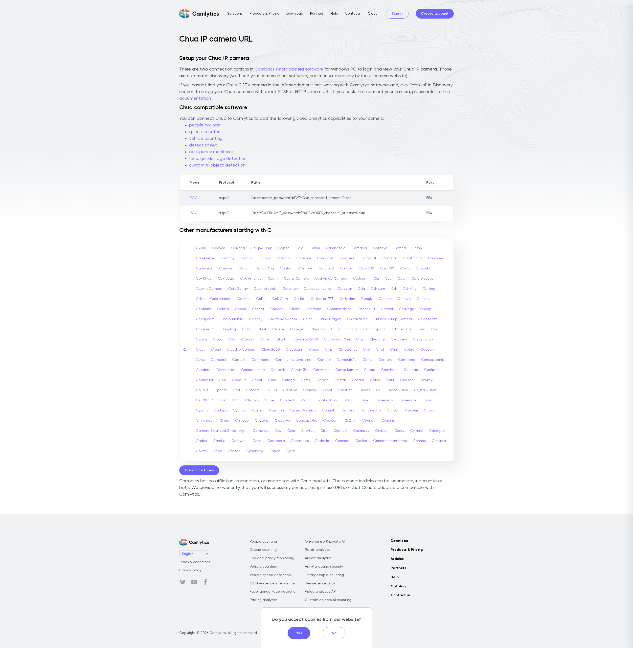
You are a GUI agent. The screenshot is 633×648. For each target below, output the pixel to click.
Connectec (225, 370)
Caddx (201, 441)
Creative (290, 390)
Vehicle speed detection (270, 575)
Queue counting (263, 550)
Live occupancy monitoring (272, 558)
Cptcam (253, 390)
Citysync (262, 420)
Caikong (238, 248)
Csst (223, 400)
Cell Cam (280, 299)
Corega (288, 380)
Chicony (255, 319)
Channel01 (366, 309)
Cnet (380, 349)
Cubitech (287, 400)
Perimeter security (320, 583)
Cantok (393, 410)
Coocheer (389, 370)
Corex (306, 380)
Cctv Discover (422, 278)
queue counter (204, 132)
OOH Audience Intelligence (272, 583)
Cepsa (240, 309)
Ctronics (252, 400)
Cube (269, 400)
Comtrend (406, 359)
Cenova (404, 299)
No (334, 633)
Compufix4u (347, 359)
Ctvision (381, 430)
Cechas (243, 299)
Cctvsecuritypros (318, 288)
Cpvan (201, 451)
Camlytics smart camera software (289, 69)
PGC (194, 198)
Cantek (286, 268)
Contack (278, 370)
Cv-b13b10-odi (327, 400)
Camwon (239, 441)
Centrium (203, 309)
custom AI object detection (217, 165)
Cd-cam (378, 288)
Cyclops (220, 410)
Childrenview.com (282, 319)
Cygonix (388, 420)
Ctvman (368, 420)
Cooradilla (204, 380)
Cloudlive (282, 420)
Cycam (202, 410)
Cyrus (290, 451)
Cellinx (299, 299)
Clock (200, 349)
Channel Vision (339, 309)
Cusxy (399, 430)
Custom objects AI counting (328, 600)
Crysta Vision (397, 390)
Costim (358, 380)
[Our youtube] (194, 582)
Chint (261, 329)
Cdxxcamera (220, 299)
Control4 (439, 441)
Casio (405, 268)
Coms (367, 359)
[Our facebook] (205, 582)
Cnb (366, 349)
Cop (222, 380)
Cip (434, 329)
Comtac (385, 359)
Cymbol (416, 430)
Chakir (294, 309)
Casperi (411, 410)
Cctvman (290, 288)
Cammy (227, 258)
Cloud (373, 13)
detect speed (203, 145)
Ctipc (217, 451)
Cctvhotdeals (265, 288)
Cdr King (410, 288)
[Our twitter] (182, 582)
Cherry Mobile (232, 319)
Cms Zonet (348, 349)
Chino (246, 329)
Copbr (257, 380)
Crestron (345, 390)
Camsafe (303, 258)
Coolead (411, 370)
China (308, 319)
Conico (361, 441)
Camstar (389, 258)
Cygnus (239, 410)
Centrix (223, 309)
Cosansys (361, 430)
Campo (265, 258)
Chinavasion (357, 319)
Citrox (265, 339)
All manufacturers (199, 470)
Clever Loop (423, 339)
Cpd (236, 390)
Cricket (364, 390)
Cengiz (367, 299)
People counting (263, 541)
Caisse (284, 248)
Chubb (351, 329)
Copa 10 (239, 380)
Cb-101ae (204, 278)
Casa (256, 441)
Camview (436, 258)
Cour (390, 380)
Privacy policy (190, 570)
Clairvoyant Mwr (337, 339)
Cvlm (349, 400)
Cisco (217, 339)
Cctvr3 (429, 410)
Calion (314, 248)
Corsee (322, 380)
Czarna (257, 410)
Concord (342, 441)
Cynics (275, 451)
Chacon (276, 309)
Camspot (368, 258)
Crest (327, 390)
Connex (419, 441)
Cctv (402, 278)
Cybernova (408, 400)
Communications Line (293, 359)
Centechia (276, 441)
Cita (324, 430)
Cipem (201, 339)
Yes (299, 633)
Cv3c (305, 400)
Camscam (325, 258)
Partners (317, 13)
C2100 (201, 248)
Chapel (387, 309)
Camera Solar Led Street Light (221, 430)
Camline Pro (371, 410)
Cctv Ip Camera (209, 288)
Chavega (406, 309)
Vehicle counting (263, 566)
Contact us (400, 595)
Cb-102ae (226, 278)
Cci (376, 278)
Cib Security (402, 329)
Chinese (242, 420)
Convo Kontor (346, 370)
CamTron (276, 410)
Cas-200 (366, 268)
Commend (260, 359)
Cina (421, 329)
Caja (299, 248)
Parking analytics (263, 600)
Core (272, 380)
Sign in (397, 13)
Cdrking (429, 288)
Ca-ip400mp (261, 248)
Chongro (297, 329)
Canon (243, 268)
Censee (423, 299)
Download (294, 13)
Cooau (369, 370)
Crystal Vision (425, 390)
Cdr (394, 288)
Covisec (406, 380)
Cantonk (305, 268)
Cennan (385, 299)
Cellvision (347, 299)
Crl (378, 390)
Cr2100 (271, 390)
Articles (397, 559)
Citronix (247, 339)
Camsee (347, 258)
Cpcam (220, 390)
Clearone (377, 339)
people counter (205, 125)
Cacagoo (437, 430)
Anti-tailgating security (324, 566)
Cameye (380, 248)
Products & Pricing (264, 13)
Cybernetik (384, 400)
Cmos (314, 349)
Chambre (313, 309)
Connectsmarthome (390, 441)
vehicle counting (206, 138)
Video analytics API (321, 591)
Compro (324, 359)
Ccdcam (360, 278)
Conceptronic (432, 359)
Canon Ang (264, 268)
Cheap (425, 309)
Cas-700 (387, 268)
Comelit (239, 359)
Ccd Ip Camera (296, 278)
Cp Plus (202, 390)
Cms (329, 349)
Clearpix (340, 430)
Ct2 (236, 400)
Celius (261, 299)
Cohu (200, 359)
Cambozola (335, 248)
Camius (219, 441)
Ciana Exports (374, 329)
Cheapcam (205, 319)
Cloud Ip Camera (241, 349)
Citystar (282, 339)
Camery (348, 410)
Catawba (423, 268)
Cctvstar (345, 288)
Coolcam (331, 420)
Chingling (228, 329)
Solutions (235, 13)
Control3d (299, 370)
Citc (231, 339)
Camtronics (412, 258)
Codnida (322, 441)
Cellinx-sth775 (322, 299)
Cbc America (251, 278)
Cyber (364, 400)
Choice (278, 329)
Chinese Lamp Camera (392, 319)
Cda (361, 288)
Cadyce (218, 248)
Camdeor (359, 248)
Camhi (417, 248)
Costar (340, 380)
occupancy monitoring (211, 152)
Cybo (427, 400)
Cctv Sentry (238, 288)
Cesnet (258, 309)
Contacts (353, 13)
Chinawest (205, 420)
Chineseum (205, 329)
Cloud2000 (270, 349)
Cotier (375, 380)
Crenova (310, 390)
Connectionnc (253, 370)
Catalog (398, 586)
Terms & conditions (194, 562)
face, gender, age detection (218, 158)
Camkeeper (205, 258)
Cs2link (350, 420)
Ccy (278, 430)
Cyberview (255, 451)
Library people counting (324, 575)
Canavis (225, 268)
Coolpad (431, 370)
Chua (335, 329)
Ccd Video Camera (331, 278)
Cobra (409, 349)
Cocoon (427, 349)
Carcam (346, 268)
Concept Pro (306, 420)
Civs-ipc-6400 (306, 339)
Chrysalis (317, 329)
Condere (203, 370)
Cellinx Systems (303, 410)
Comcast (218, 359)
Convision (321, 370)
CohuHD (329, 410)
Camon (246, 258)
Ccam (273, 278)
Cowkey (425, 380)
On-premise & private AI (325, 541)
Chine (224, 420)
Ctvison (234, 451)
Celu (291, 430)
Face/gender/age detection (273, 591)
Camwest (261, 430)
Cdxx (200, 299)
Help (334, 13)
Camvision (204, 268)
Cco (388, 278)
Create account (435, 13)
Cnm (394, 349)
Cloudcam (294, 349)
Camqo (283, 258)
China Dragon (329, 319)
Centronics (300, 441)
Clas (359, 339)
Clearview (399, 339)
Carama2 (326, 268)
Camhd (399, 248)
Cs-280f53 (204, 400)
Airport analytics (318, 558)
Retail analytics (317, 550)
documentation (195, 98)
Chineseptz (427, 319)
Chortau (308, 430)
